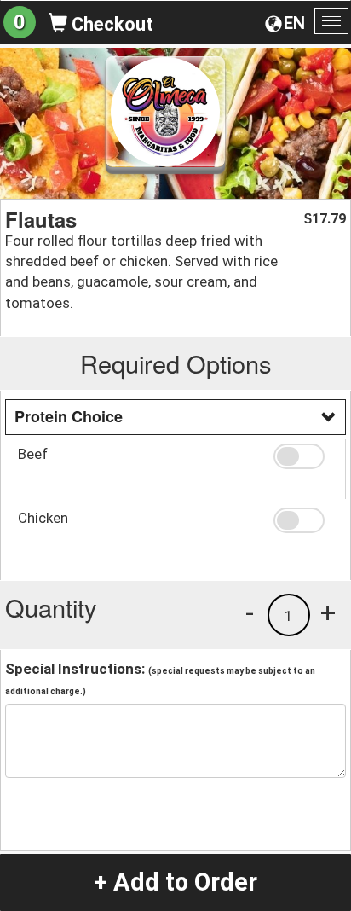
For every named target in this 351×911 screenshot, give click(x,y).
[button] (302, 456)
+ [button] (328, 612)
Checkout (110, 24)
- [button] (249, 612)
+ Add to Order (175, 881)
